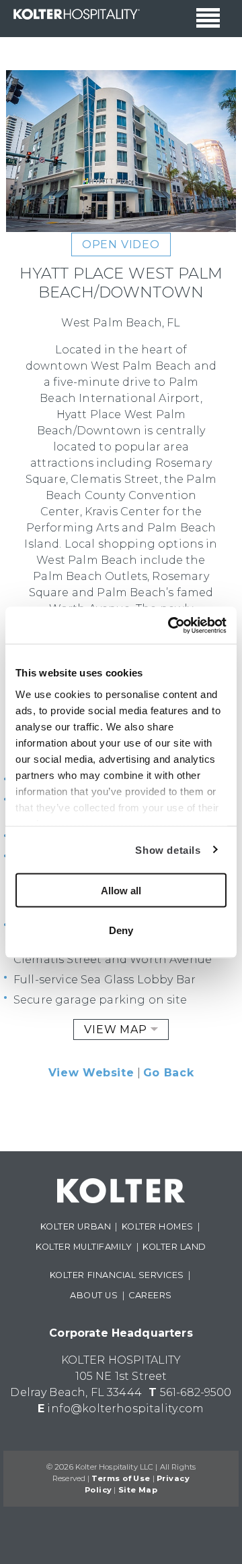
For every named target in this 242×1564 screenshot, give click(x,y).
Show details (167, 849)
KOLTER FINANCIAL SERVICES (117, 1275)
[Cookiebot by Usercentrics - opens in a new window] (171, 625)
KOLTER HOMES (158, 1226)
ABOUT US (94, 1295)
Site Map (138, 1490)
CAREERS (150, 1295)
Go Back (168, 1072)
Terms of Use (120, 1478)
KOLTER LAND (174, 1247)
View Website (91, 1072)
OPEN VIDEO (121, 244)
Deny (121, 929)
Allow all (121, 890)
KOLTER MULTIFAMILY (84, 1247)
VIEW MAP (117, 1029)
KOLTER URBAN (75, 1226)
